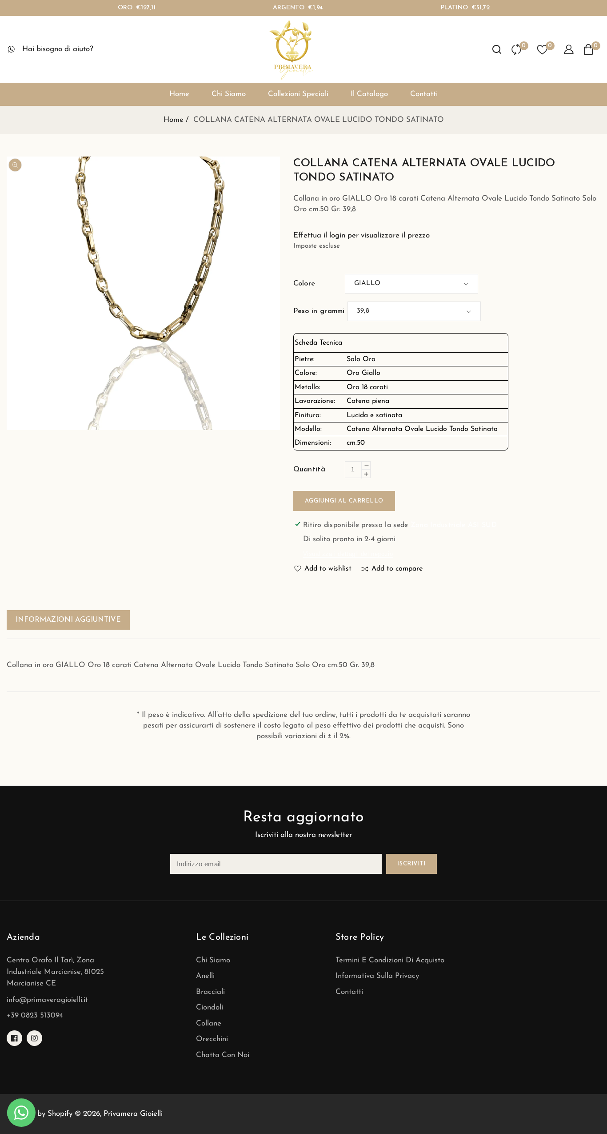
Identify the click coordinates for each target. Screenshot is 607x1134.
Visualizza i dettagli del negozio (348, 554)
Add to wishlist (327, 568)
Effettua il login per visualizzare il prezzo (361, 235)
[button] (496, 49)
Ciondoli (209, 1007)
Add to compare (397, 568)
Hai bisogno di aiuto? (57, 49)
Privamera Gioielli (133, 1114)
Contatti (349, 992)
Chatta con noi (222, 1055)
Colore (304, 283)
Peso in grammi (319, 311)
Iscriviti (412, 864)
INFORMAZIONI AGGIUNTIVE (68, 619)
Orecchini (212, 1039)
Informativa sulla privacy (377, 976)
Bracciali (210, 992)
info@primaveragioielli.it (47, 1000)
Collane (208, 1023)
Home (174, 120)
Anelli (205, 976)
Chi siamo (213, 960)
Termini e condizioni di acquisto (389, 960)
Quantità (309, 469)
